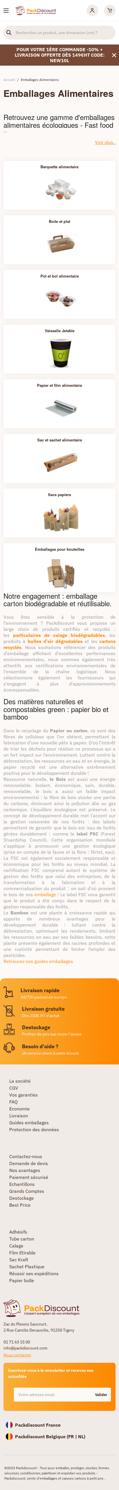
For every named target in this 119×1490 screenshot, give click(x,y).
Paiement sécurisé (28, 1177)
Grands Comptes (26, 1191)
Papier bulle (21, 1280)
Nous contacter (17, 1355)
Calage (16, 1246)
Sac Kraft (18, 1259)
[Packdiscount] (36, 10)
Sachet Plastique (26, 1266)
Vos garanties (23, 1095)
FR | (73, 1436)
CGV (13, 1088)
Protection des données (34, 1129)
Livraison (18, 1116)
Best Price (20, 1205)
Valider (101, 1394)
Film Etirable (22, 1253)
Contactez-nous (25, 1156)
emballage (45, 894)
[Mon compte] (92, 10)
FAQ (13, 1102)
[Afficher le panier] (110, 10)
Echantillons (22, 1184)
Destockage (21, 1198)
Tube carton (21, 1239)
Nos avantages (24, 1170)
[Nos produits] (6, 10)
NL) (81, 1436)
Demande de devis (28, 1163)
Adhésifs (18, 1232)
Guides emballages (29, 1122)
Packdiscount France (38, 1425)
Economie (19, 1109)
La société (20, 1081)
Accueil (9, 79)
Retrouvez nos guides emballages (38, 961)
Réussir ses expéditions (34, 1273)
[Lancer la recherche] (8, 32)
